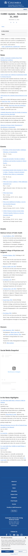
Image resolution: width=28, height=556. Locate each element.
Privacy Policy (13, 554)
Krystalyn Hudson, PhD (9, 255)
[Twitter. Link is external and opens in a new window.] (10, 535)
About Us (14, 481)
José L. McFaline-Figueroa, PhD (13, 334)
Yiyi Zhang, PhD (7, 313)
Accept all (7, 551)
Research (14, 497)
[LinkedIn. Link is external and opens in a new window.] (18, 535)
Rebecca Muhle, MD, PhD (9, 266)
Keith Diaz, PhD (6, 101)
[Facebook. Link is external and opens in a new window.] (7, 535)
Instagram (14, 389)
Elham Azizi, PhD (15, 332)
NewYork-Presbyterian (14, 474)
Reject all (20, 551)
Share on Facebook (10, 22)
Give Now (14, 510)
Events (14, 504)
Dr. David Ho (3, 433)
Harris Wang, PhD (7, 300)
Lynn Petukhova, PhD (8, 236)
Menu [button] (25, 9)
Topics (3, 34)
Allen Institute (10, 343)
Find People (14, 501)
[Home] (14, 4)
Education (14, 491)
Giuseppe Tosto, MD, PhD (9, 288)
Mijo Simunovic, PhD (8, 330)
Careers (14, 484)
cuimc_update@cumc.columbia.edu (11, 46)
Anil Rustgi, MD (7, 279)
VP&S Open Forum (8, 193)
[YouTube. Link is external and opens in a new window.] (14, 535)
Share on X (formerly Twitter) (13, 22)
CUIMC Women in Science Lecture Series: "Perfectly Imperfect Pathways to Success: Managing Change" (13, 213)
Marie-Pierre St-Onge (11, 414)
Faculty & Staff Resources (14, 507)
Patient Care (14, 494)
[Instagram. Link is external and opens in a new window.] (21, 535)
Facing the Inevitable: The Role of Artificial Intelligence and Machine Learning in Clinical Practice (14, 161)
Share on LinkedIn (16, 22)
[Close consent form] (26, 538)
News (3, 26)
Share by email (18, 22)
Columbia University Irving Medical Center (14, 470)
